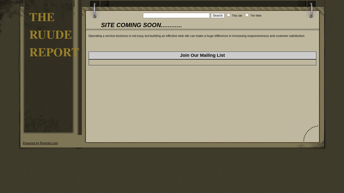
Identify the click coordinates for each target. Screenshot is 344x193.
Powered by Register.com (40, 143)
